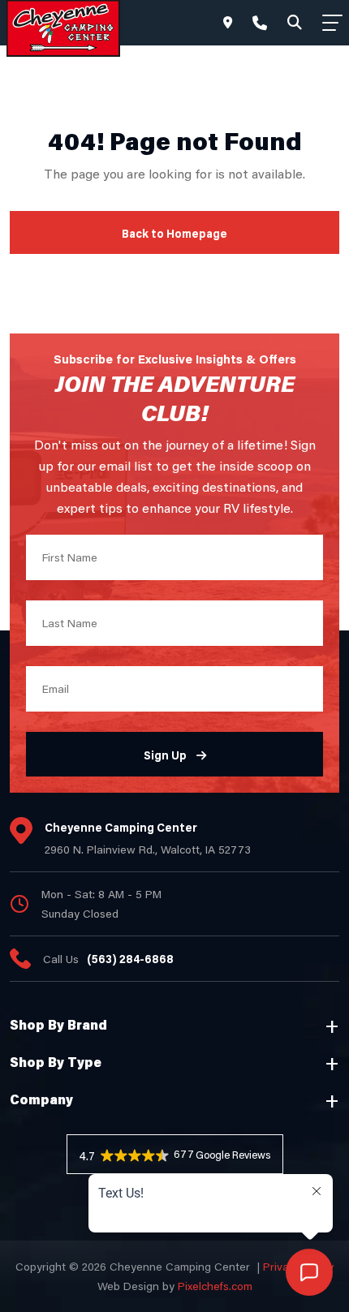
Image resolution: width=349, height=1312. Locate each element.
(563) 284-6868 (130, 958)
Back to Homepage (174, 233)
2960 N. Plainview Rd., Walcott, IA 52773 (148, 849)
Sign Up (165, 755)
